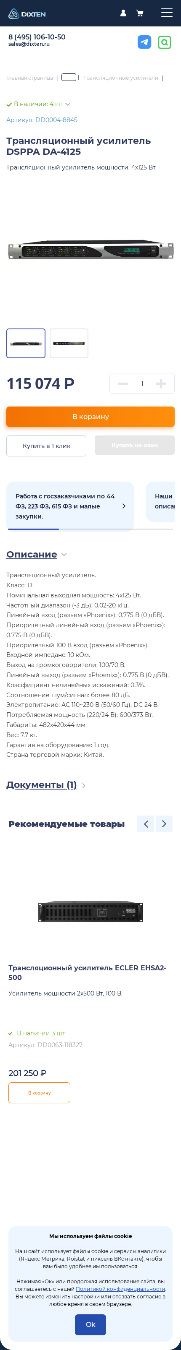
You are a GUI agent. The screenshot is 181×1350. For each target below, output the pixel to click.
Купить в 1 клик (46, 446)
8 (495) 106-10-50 (37, 37)
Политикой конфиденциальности (120, 1289)
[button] (145, 824)
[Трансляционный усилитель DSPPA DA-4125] (90, 249)
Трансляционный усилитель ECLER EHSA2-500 (87, 973)
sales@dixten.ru (29, 44)
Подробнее (70, 507)
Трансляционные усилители (120, 78)
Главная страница (29, 78)
